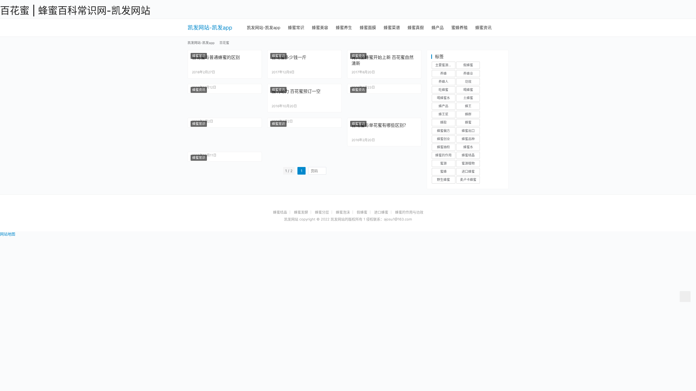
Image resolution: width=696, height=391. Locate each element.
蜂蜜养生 (344, 27)
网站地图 (7, 234)
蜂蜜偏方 (443, 131)
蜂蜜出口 (468, 131)
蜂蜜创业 (443, 139)
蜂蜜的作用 (443, 155)
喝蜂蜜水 (443, 98)
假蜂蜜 (468, 65)
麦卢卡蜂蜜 (468, 180)
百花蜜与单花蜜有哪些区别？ (380, 125)
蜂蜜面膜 (368, 27)
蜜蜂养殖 (459, 27)
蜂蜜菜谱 (392, 27)
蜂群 (468, 114)
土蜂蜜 (468, 98)
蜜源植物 (468, 163)
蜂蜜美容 (320, 27)
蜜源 (443, 163)
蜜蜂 (443, 171)
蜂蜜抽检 (443, 147)
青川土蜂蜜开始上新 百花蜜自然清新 (383, 60)
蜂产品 (437, 27)
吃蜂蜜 (443, 90)
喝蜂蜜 (468, 90)
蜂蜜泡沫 (343, 212)
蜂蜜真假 (416, 27)
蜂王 (468, 106)
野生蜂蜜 (443, 180)
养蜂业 (468, 73)
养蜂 (443, 73)
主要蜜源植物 (445, 65)
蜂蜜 (468, 122)
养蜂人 (443, 82)
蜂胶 (443, 122)
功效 (468, 82)
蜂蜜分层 (322, 212)
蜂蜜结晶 (468, 155)
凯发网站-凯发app (210, 27)
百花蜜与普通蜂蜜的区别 (216, 57)
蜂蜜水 (468, 147)
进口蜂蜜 (468, 171)
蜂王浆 (443, 114)
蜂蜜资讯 (483, 27)
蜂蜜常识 (296, 27)
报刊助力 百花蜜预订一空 (296, 91)
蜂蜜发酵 (301, 212)
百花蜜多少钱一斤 (289, 57)
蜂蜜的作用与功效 (409, 212)
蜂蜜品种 (468, 139)
